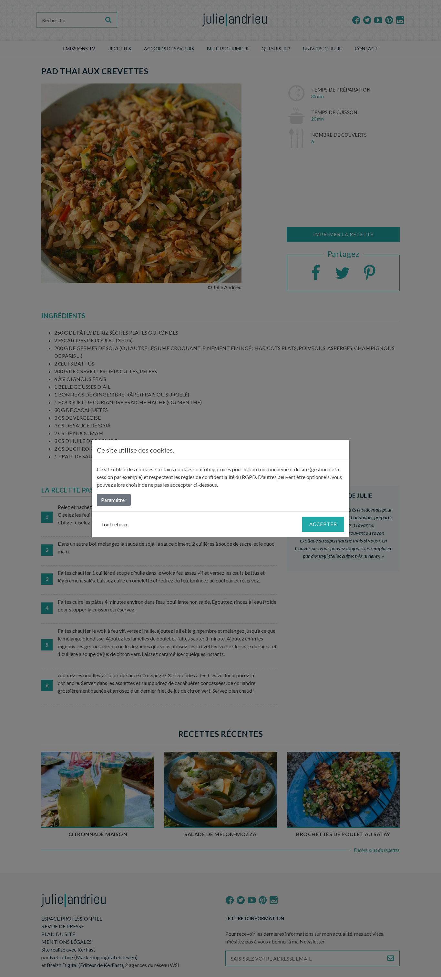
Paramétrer (114, 500)
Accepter (323, 524)
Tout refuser (114, 524)
